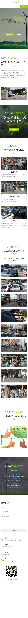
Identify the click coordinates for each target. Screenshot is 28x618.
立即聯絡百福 (14, 129)
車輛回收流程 (10, 34)
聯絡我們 (19, 34)
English (24, 6)
